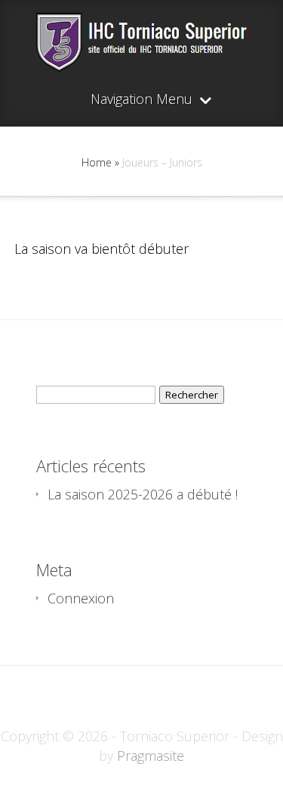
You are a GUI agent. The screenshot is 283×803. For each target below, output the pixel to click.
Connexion (81, 598)
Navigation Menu (141, 100)
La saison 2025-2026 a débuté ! (143, 494)
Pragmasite (150, 756)
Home (97, 162)
